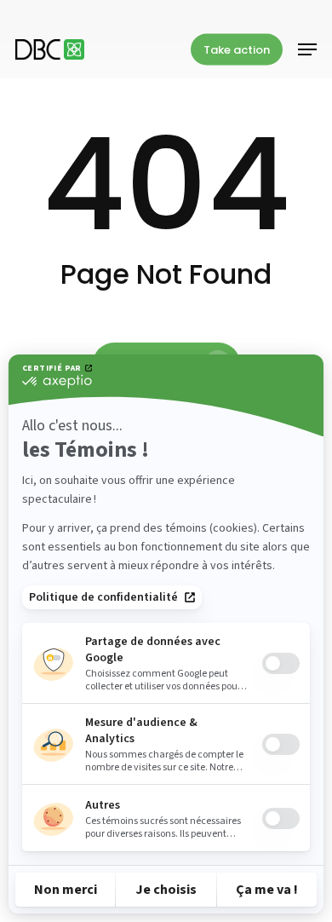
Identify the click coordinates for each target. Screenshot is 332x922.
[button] (307, 49)
